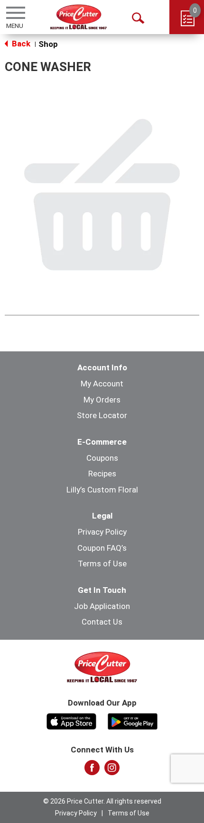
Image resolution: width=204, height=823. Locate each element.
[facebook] (92, 770)
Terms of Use (102, 563)
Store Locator (102, 415)
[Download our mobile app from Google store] (133, 720)
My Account (102, 383)
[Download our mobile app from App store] (71, 720)
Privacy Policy (102, 532)
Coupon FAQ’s (102, 548)
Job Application (102, 606)
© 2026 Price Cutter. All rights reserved (102, 801)
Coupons (102, 458)
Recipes (102, 473)
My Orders (102, 399)
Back (20, 43)
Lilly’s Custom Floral (102, 489)
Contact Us (102, 621)
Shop (48, 44)
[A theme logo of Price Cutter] (78, 17)
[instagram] (112, 770)
